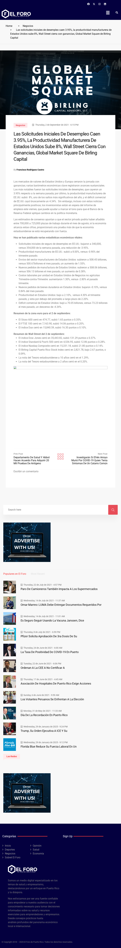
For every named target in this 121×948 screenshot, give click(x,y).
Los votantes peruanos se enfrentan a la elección (52, 699)
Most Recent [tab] (38, 573)
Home (9, 25)
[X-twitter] (94, 4)
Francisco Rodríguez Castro (30, 169)
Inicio (8, 845)
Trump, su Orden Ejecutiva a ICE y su (44, 730)
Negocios (28, 25)
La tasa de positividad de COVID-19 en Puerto (50, 652)
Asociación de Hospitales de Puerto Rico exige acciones (56, 683)
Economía (38, 853)
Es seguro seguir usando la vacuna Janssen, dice (52, 620)
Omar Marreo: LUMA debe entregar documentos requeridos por (61, 604)
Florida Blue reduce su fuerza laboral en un (49, 746)
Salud (36, 849)
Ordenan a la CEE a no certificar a (43, 667)
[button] (108, 12)
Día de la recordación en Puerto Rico (44, 715)
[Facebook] (88, 4)
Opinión (37, 845)
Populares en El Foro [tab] (14, 573)
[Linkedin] (105, 4)
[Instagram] (99, 4)
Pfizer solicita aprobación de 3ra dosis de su (49, 636)
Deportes (10, 849)
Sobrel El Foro (12, 857)
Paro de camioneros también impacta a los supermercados (59, 589)
